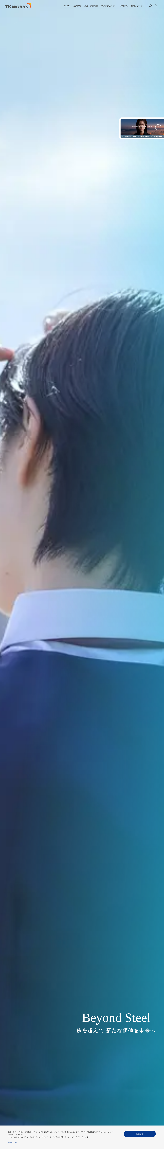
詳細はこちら (12, 1142)
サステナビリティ (109, 6)
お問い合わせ (136, 6)
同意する (139, 1134)
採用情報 (124, 6)
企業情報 (77, 6)
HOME (67, 6)
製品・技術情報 (91, 6)
